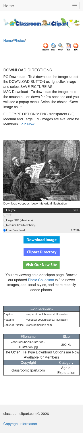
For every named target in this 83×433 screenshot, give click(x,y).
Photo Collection (41, 279)
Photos (19, 40)
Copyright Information (20, 423)
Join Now (26, 123)
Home (8, 5)
